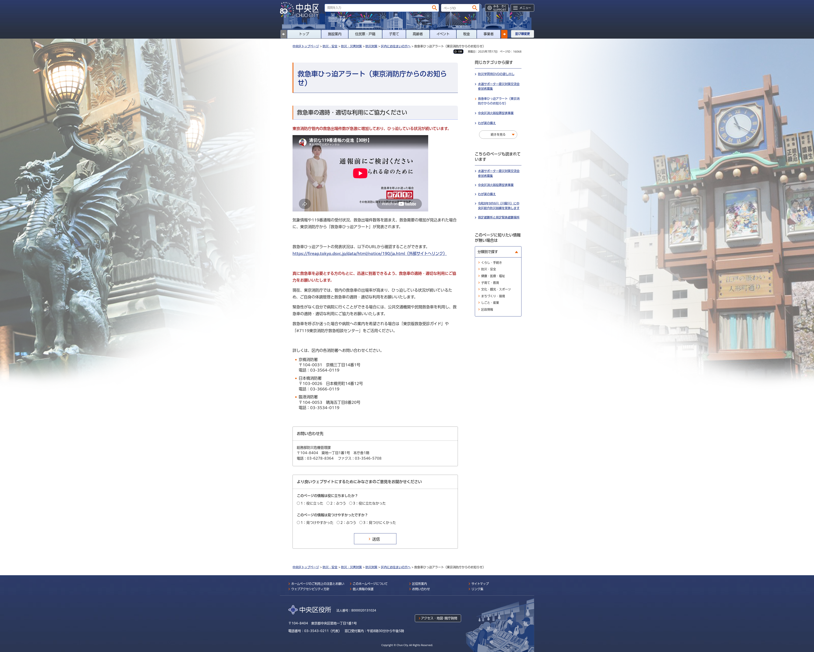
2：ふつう (338, 503)
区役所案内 (419, 583)
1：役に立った (312, 503)
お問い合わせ (421, 589)
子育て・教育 (490, 282)
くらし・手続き (491, 262)
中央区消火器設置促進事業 (496, 113)
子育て (394, 34)
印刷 (460, 51)
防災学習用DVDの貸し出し (496, 74)
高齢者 (418, 34)
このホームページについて (370, 583)
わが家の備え (487, 123)
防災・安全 (330, 46)
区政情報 (487, 309)
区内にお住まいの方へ (396, 46)
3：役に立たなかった (369, 503)
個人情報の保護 (363, 589)
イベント (443, 34)
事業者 (489, 34)
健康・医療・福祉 (493, 275)
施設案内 (334, 34)
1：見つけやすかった (317, 522)
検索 (434, 8)
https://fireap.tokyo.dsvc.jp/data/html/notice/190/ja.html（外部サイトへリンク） (370, 253)
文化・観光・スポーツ (496, 289)
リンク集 (477, 589)
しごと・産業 (490, 302)
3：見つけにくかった (379, 522)
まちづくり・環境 (493, 296)
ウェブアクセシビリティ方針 (310, 589)
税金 (466, 34)
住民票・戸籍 (365, 34)
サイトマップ (480, 583)
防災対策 (371, 46)
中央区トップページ (306, 46)
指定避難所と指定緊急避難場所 (499, 217)
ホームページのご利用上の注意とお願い (317, 583)
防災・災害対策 (351, 46)
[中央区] (301, 10)
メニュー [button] (525, 7)
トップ (304, 34)
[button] (504, 34)
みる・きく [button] (500, 8)
